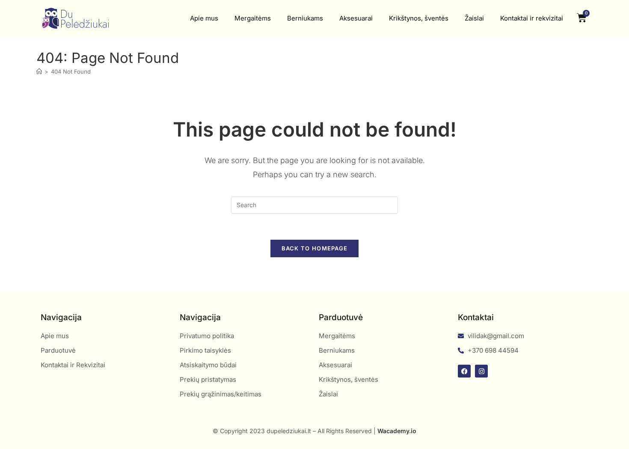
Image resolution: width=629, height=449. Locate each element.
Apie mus (204, 18)
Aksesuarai (356, 18)
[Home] (39, 71)
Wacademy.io (396, 430)
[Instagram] (481, 371)
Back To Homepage (315, 248)
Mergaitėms (252, 18)
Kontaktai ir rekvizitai (531, 18)
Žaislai (474, 18)
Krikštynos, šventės (418, 18)
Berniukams (305, 18)
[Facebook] (464, 371)
